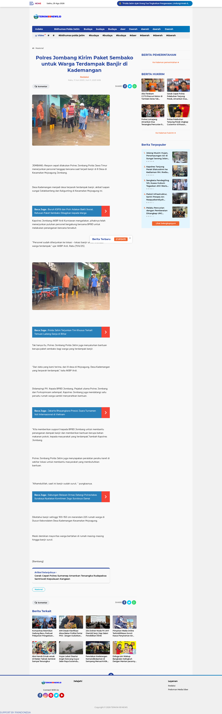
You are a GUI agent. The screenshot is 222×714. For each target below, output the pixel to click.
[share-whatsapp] (134, 86)
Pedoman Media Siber (178, 689)
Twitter (57, 699)
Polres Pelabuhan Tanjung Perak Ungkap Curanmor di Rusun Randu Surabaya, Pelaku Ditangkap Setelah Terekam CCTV (178, 122)
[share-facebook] (125, 86)
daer (122, 29)
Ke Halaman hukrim (165, 133)
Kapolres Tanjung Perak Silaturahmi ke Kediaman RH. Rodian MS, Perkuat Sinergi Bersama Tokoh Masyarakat (157, 169)
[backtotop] (111, 675)
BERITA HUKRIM (153, 74)
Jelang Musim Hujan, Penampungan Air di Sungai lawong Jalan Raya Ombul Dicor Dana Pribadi (157, 156)
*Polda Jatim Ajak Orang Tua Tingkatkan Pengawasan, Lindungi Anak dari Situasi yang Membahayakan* (156, 3)
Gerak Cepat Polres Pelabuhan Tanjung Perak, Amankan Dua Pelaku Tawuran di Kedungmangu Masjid (177, 96)
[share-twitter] (130, 86)
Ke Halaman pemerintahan (165, 62)
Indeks (39, 29)
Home (38, 3)
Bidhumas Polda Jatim (67, 29)
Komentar (42, 86)
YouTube (63, 699)
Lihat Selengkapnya (165, 223)
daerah (145, 29)
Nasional (39, 589)
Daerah (133, 29)
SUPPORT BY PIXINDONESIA (15, 712)
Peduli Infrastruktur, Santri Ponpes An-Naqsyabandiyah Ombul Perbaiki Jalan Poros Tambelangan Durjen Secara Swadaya (157, 197)
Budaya (88, 29)
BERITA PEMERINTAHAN (159, 55)
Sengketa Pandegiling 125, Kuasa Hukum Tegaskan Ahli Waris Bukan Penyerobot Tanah (157, 183)
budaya (100, 29)
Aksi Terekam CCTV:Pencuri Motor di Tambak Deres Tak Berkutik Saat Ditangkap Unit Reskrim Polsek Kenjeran (153, 96)
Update (121, 239)
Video (41, 35)
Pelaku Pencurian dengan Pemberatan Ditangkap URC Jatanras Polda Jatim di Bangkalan (157, 211)
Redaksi (171, 686)
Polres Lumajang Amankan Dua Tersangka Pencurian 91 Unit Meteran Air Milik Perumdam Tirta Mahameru (152, 122)
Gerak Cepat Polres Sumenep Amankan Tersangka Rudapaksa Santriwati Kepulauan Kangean (70, 577)
